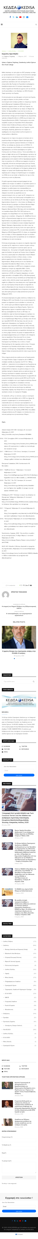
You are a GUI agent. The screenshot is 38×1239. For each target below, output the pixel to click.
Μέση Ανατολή (20, 977)
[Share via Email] (31, 585)
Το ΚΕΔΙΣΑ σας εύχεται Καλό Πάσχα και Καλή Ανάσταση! (24, 890)
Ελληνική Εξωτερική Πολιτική (20, 957)
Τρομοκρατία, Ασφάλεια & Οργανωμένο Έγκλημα (20, 989)
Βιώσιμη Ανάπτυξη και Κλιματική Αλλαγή (20, 949)
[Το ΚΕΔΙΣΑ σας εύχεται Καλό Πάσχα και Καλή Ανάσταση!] (7, 892)
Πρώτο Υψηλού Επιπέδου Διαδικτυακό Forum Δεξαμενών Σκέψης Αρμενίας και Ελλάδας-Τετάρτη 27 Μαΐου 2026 (24, 833)
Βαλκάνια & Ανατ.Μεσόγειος (20, 953)
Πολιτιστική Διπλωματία (20, 965)
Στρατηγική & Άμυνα (20, 985)
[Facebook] (10, 17)
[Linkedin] (17, 17)
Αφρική (20, 973)
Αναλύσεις (19, 945)
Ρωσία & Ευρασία (20, 1005)
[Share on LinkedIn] (26, 585)
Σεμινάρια (19, 1017)
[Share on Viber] (29, 585)
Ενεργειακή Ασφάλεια (20, 1001)
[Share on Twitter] (25, 585)
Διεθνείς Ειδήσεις (19, 941)
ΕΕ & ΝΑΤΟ (20, 993)
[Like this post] (21, 585)
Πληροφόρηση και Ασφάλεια (20, 981)
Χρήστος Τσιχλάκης (9, 56)
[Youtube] (20, 17)
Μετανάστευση (20, 1009)
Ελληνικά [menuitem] (20, 1234)
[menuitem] (19, 1234)
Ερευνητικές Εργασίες (19, 1021)
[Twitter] (13, 17)
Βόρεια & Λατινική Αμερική (20, 961)
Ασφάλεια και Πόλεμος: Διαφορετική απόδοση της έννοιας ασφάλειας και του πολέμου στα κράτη (23, 1122)
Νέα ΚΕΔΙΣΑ (19, 1029)
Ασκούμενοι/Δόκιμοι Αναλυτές (20, 1025)
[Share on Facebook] (23, 585)
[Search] (36, 24)
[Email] (27, 17)
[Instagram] (24, 17)
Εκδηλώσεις (19, 1013)
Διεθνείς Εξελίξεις (20, 969)
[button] (3, 642)
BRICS (20, 997)
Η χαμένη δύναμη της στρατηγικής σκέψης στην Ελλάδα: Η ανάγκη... (19, 652)
